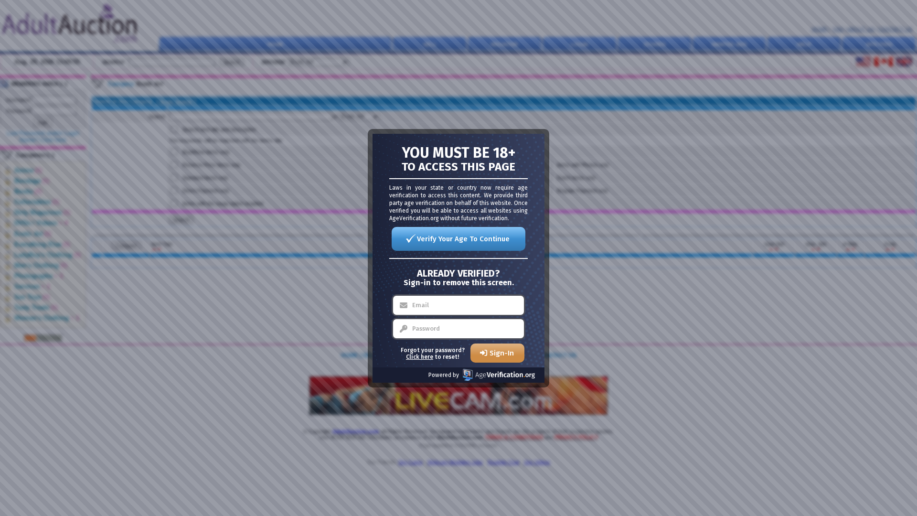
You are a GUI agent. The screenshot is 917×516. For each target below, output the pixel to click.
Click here (419, 357)
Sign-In (502, 353)
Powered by (443, 375)
